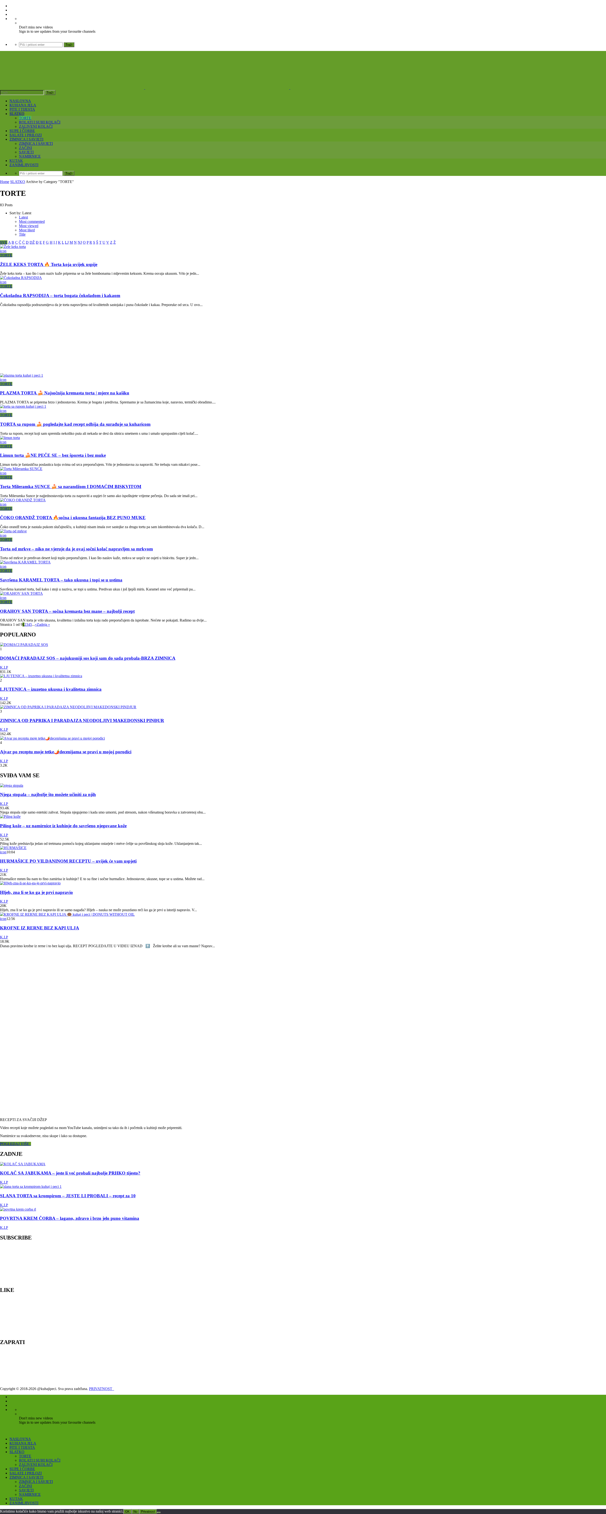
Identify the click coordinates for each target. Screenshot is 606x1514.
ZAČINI (25, 148)
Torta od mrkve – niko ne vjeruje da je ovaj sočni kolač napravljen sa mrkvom (76, 548)
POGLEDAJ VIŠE (15, 1144)
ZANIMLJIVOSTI (23, 165)
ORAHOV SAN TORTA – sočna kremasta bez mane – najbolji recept (67, 611)
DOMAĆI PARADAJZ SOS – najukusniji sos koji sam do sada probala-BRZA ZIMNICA (87, 658)
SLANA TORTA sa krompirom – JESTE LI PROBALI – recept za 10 (68, 1195)
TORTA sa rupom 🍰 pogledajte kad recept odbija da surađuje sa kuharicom (75, 424)
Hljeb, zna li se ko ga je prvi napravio (36, 892)
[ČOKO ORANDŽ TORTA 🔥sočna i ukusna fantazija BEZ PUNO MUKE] (23, 500)
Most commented (32, 222)
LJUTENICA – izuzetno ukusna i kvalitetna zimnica (51, 689)
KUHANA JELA (22, 105)
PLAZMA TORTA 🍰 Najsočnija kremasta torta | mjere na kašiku (64, 392)
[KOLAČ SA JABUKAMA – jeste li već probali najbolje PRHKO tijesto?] (22, 1164)
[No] (159, 1512)
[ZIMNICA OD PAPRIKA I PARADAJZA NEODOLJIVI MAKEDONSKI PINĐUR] (68, 707)
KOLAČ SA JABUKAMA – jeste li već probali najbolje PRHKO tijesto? (70, 1173)
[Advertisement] (142, 340)
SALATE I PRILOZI (25, 135)
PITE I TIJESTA (22, 109)
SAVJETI (26, 152)
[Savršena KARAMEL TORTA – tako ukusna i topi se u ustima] (25, 562)
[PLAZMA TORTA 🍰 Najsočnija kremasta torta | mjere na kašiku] (21, 375)
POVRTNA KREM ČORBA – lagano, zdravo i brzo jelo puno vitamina (69, 1218)
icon (3, 251)
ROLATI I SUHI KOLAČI (39, 122)
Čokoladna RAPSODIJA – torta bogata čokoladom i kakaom (60, 295)
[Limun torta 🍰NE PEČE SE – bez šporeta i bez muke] (10, 438)
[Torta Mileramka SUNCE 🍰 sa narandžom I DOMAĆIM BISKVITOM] (21, 469)
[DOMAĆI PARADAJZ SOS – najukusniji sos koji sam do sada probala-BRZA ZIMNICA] (24, 645)
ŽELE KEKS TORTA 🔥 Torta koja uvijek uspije (48, 264)
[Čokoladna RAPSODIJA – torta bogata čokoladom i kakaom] (21, 278)
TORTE (25, 118)
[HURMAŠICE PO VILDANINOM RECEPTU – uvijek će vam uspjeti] (13, 848)
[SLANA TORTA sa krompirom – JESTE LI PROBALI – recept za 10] (31, 1187)
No (135, 1511)
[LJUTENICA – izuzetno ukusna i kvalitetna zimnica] (41, 676)
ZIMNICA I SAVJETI (26, 139)
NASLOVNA (20, 101)
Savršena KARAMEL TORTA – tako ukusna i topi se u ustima (61, 579)
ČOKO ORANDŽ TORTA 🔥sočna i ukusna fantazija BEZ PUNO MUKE (73, 517)
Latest (23, 217)
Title (22, 234)
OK (127, 1511)
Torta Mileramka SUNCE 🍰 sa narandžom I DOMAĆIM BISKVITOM (70, 486)
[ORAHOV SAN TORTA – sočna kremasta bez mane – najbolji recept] (21, 593)
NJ (80, 242)
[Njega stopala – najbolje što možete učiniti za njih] (11, 785)
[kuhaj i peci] (217, 88)
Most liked (27, 230)
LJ (67, 242)
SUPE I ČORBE (22, 131)
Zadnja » (43, 624)
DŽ (32, 242)
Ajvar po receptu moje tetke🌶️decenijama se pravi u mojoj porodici (65, 751)
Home (4, 182)
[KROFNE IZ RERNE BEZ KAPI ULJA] (67, 914)
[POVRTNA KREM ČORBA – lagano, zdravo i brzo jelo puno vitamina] (18, 1209)
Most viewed (28, 226)
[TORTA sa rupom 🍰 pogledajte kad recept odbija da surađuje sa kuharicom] (23, 406)
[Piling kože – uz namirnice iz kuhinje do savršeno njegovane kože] (10, 816)
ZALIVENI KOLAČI (36, 126)
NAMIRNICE (30, 156)
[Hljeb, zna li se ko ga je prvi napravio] (30, 883)
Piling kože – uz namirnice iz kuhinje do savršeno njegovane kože (63, 825)
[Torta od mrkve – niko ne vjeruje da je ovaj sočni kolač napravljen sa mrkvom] (13, 531)
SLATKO (16, 114)
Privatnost (148, 1511)
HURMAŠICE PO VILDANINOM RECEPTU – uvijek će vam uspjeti (68, 861)
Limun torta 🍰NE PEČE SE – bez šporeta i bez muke (53, 455)
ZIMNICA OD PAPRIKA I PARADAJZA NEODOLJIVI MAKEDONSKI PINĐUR (82, 720)
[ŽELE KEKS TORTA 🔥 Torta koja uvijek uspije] (13, 247)
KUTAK (16, 161)
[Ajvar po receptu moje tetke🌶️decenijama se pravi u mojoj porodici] (52, 738)
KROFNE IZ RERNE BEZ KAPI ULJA (39, 927)
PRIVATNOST (101, 1389)
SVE (3, 242)
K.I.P (4, 667)
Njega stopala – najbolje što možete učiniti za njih (48, 794)
